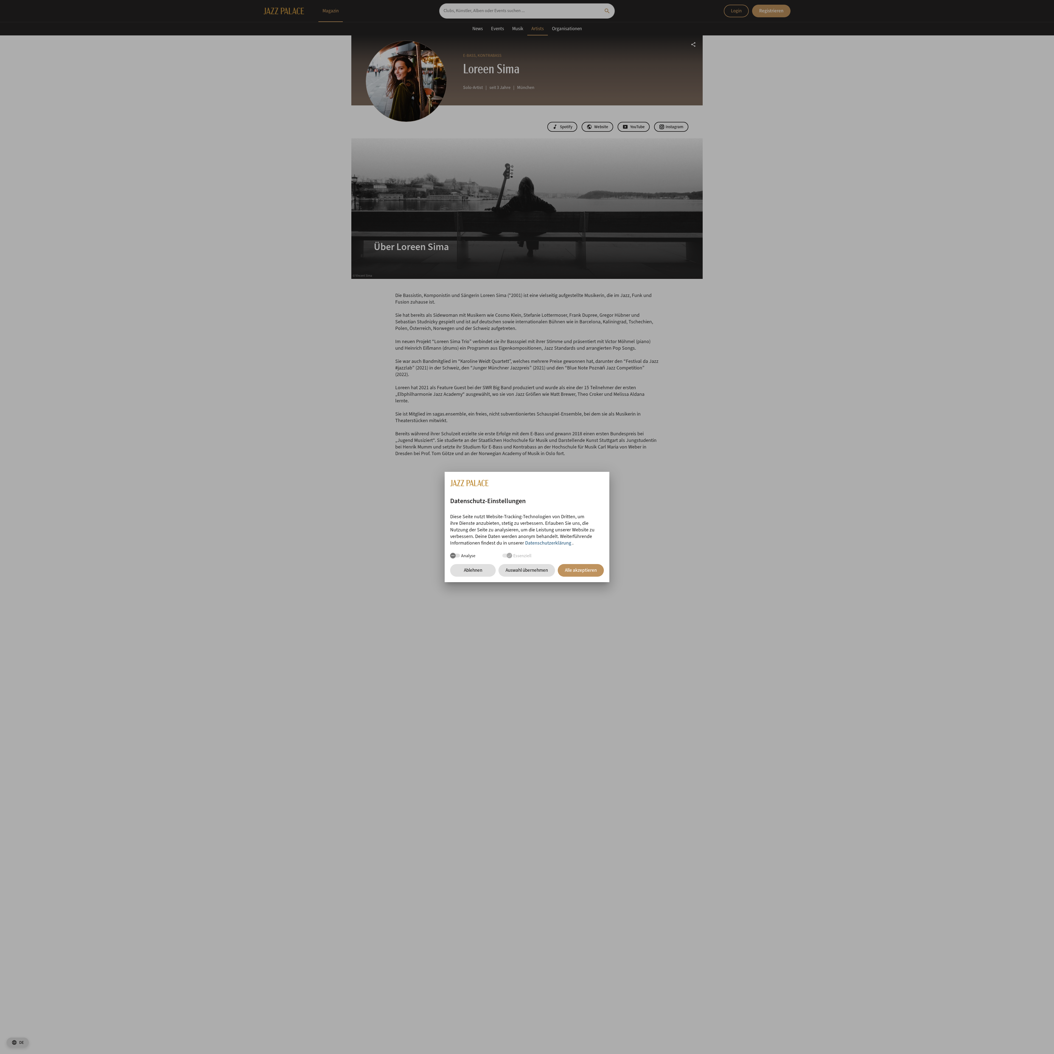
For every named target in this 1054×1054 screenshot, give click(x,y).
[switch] (455, 555)
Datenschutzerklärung (548, 543)
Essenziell (522, 556)
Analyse (468, 556)
